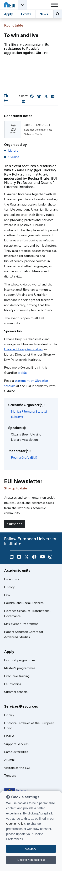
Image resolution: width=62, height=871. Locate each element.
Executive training (17, 676)
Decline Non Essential (31, 859)
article (22, 373)
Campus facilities (16, 752)
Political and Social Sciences (24, 603)
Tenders (10, 776)
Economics (11, 579)
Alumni (9, 760)
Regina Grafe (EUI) (24, 457)
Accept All (31, 848)
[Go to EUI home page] (9, 4)
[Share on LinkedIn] (52, 96)
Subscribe (14, 524)
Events (26, 14)
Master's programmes (19, 668)
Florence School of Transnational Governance (27, 613)
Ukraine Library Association (23, 349)
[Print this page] (6, 100)
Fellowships (12, 684)
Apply (8, 14)
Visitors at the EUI (17, 768)
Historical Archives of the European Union (29, 725)
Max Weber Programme (21, 624)
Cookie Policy (15, 823)
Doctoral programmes (19, 660)
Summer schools (16, 692)
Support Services (16, 744)
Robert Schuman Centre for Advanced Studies (23, 634)
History (9, 587)
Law (7, 595)
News (44, 14)
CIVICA (9, 736)
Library (13, 150)
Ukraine (13, 157)
